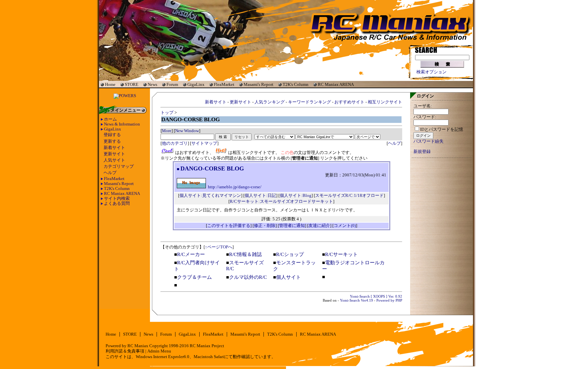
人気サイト (114, 160)
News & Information (122, 124)
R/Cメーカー (191, 254)
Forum (172, 84)
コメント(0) (345, 225)
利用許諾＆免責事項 (125, 351)
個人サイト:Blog (295, 195)
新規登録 (422, 151)
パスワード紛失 (428, 141)
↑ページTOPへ (218, 246)
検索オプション (431, 72)
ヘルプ (110, 172)
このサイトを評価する (228, 225)
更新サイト (114, 154)
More (166, 130)
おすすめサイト (349, 101)
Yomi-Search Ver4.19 (356, 300)
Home (110, 84)
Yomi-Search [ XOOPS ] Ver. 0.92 (376, 296)
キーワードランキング (309, 101)
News (152, 84)
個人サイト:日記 (260, 195)
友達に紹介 (319, 225)
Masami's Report (258, 84)
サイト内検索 (117, 198)
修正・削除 (264, 225)
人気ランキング (270, 101)
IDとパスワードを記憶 (441, 129)
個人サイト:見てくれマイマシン (210, 195)
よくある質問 (117, 203)
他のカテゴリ (175, 143)
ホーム (110, 119)
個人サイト (288, 277)
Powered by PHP (389, 300)
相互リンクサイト (385, 101)
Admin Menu (159, 351)
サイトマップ (204, 143)
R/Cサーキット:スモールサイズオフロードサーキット (281, 201)
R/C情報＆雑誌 (245, 254)
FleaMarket (224, 84)
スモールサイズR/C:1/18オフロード (349, 195)
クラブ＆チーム (194, 277)
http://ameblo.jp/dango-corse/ (235, 187)
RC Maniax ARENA (336, 84)
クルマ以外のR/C (248, 277)
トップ (167, 112)
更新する (112, 141)
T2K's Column (296, 84)
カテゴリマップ (119, 166)
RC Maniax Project (207, 346)
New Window (187, 130)
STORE (131, 84)
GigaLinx (196, 84)
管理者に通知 (292, 225)
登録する (112, 134)
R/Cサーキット (341, 254)
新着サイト (114, 147)
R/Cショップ (290, 254)
